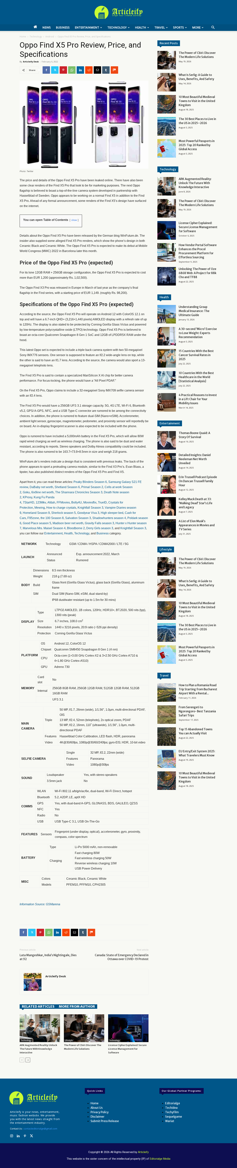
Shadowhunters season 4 (109, 518)
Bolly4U (76, 502)
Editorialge (172, 1103)
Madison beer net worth (68, 523)
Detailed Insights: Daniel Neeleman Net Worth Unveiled (195, 459)
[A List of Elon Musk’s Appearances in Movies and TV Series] (166, 528)
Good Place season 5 (37, 523)
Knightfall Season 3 (90, 507)
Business (63, 27)
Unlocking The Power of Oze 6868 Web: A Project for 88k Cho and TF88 (197, 273)
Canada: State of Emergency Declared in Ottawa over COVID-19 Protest (121, 957)
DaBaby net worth (41, 487)
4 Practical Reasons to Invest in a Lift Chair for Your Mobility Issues (198, 399)
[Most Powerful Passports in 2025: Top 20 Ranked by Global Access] (166, 148)
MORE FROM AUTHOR (77, 1006)
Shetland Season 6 (67, 487)
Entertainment (87, 27)
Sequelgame (173, 1116)
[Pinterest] (63, 70)
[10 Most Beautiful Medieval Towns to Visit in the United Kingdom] (166, 104)
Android (49, 36)
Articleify (143, 1152)
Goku (26, 492)
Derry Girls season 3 (99, 528)
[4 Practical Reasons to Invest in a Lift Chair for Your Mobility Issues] (166, 402)
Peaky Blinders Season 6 (90, 481)
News (46, 27)
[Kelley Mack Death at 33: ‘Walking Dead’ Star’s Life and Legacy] (166, 506)
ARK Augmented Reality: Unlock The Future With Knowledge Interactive (38, 1049)
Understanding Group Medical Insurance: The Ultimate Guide (194, 311)
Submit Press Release (105, 1121)
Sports (178, 27)
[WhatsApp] (72, 70)
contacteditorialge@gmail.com (40, 1128)
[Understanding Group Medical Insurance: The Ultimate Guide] (166, 314)
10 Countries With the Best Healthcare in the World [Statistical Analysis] (196, 377)
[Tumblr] (106, 70)
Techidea (171, 1107)
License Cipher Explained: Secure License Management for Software (127, 1049)
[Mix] (114, 70)
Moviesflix (89, 502)
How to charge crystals (61, 507)
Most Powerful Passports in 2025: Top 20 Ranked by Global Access (197, 145)
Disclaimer (97, 1116)
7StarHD (28, 502)
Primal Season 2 (92, 487)
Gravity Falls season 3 (99, 523)
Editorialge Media (160, 1158)
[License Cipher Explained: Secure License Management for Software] (128, 1028)
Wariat (169, 1121)
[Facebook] (46, 70)
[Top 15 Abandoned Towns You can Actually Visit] (166, 736)
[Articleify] (34, 1098)
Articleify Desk (31, 61)
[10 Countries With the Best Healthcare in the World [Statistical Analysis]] (166, 380)
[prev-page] (22, 1060)
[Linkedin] (80, 70)
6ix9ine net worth (42, 492)
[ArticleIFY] (118, 12)
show (74, 220)
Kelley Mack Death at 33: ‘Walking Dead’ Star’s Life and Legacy (195, 503)
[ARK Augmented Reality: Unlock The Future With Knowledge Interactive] (40, 1028)
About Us (97, 1107)
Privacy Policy (100, 1112)
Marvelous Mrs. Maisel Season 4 (44, 528)
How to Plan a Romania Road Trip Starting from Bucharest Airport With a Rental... (198, 689)
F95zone (33, 518)
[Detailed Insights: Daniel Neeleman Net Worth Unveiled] (166, 462)
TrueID (102, 502)
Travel (159, 27)
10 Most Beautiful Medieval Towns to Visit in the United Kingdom (197, 101)
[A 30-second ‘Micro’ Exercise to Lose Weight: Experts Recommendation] (166, 336)
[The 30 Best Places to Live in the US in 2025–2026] (166, 126)
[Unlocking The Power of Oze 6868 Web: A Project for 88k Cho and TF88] (166, 276)
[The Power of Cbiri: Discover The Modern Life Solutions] (84, 1028)
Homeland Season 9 (36, 512)
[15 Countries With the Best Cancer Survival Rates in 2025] (166, 358)
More (196, 27)
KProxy (27, 497)
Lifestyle (69, 1040)
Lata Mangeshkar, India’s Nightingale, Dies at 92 (48, 957)
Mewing (39, 507)
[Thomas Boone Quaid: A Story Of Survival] (166, 440)
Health (140, 27)
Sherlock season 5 (63, 512)
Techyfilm (172, 1112)
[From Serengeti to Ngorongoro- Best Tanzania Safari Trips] (166, 714)
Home (23, 36)
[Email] (97, 70)
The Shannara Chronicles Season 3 (78, 492)
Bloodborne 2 (76, 528)
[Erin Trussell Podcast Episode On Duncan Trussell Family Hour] (166, 484)
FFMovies (63, 502)
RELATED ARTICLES (38, 1006)
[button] (212, 28)
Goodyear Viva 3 (88, 512)
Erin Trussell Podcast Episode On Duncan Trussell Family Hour (198, 481)
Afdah (51, 502)
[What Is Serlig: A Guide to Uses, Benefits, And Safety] (166, 82)
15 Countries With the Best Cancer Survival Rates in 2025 (196, 355)
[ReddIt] (89, 70)
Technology (117, 27)
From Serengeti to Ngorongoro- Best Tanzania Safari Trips (197, 711)
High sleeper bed (112, 512)
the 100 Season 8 (52, 518)
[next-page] (28, 1060)
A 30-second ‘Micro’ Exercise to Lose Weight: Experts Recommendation (198, 333)
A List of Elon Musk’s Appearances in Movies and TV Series (197, 525)
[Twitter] (55, 70)
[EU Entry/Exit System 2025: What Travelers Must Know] (166, 758)
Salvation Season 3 (78, 518)
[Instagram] (11, 1136)
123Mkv (41, 502)
